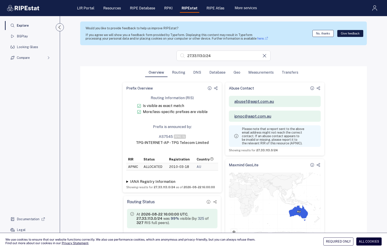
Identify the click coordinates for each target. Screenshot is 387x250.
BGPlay (22, 36)
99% (175, 218)
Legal (21, 230)
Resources (112, 8)
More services (246, 8)
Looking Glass (27, 47)
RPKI (168, 8)
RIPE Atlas (215, 8)
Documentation (28, 219)
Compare (23, 58)
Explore (23, 25)
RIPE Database (142, 8)
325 (201, 218)
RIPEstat (190, 8)
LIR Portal (85, 8)
